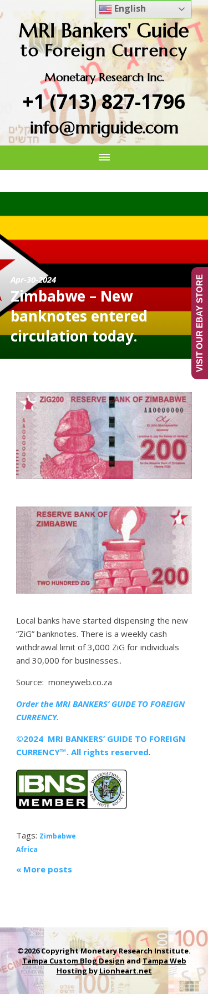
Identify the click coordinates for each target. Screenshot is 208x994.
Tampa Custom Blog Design (73, 961)
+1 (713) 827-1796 (104, 101)
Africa (27, 849)
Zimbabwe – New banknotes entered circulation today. (79, 316)
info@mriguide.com (104, 127)
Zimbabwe (57, 836)
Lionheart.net (125, 971)
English (129, 8)
